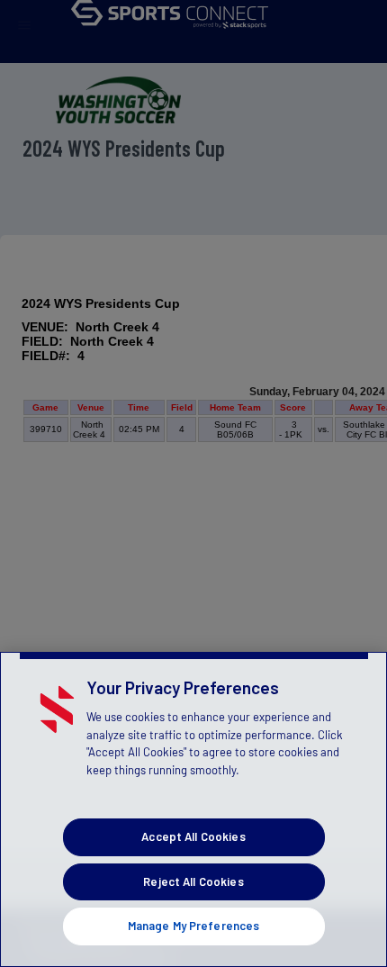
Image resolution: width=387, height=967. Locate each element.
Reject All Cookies (193, 881)
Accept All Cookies (193, 836)
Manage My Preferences (194, 925)
